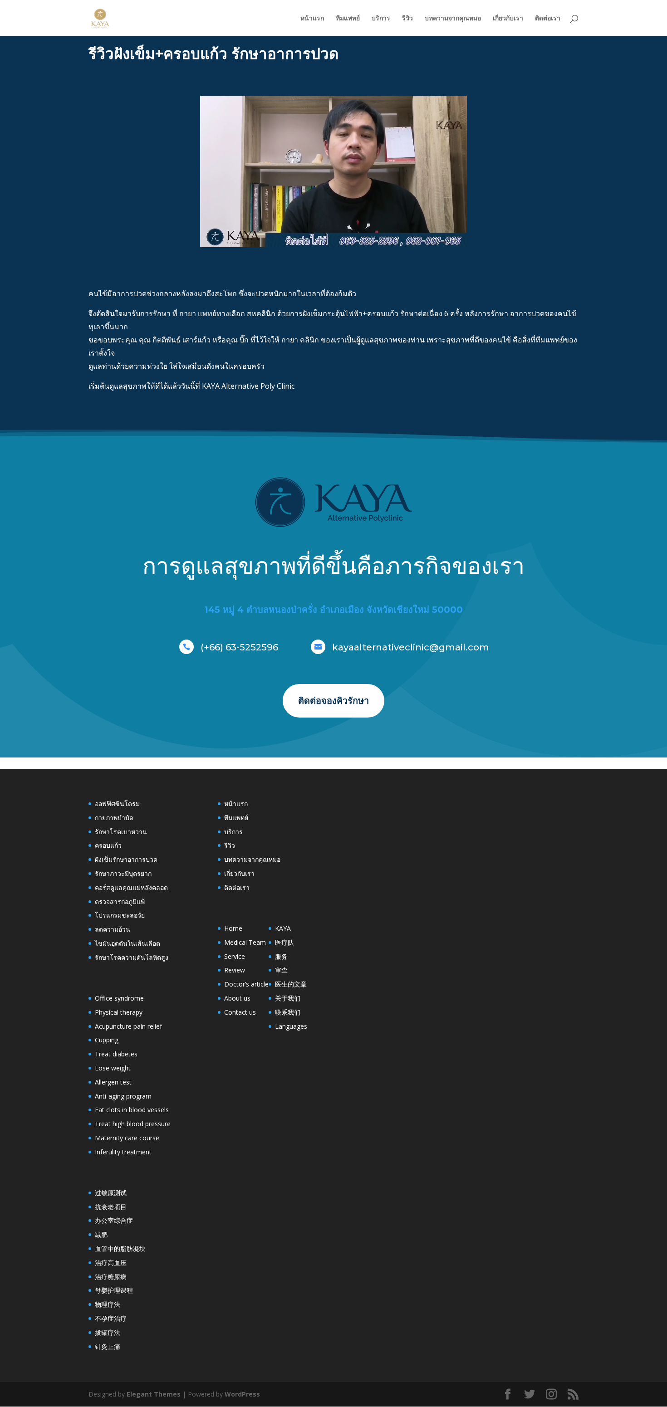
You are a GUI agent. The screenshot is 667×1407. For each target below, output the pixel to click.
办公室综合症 (114, 1220)
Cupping (106, 1040)
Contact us (240, 1012)
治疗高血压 (111, 1262)
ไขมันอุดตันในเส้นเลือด (127, 943)
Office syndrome (119, 998)
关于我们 (287, 998)
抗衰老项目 (111, 1206)
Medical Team (245, 942)
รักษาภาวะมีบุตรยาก (123, 873)
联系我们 (287, 1012)
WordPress (242, 1394)
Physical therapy (118, 1012)
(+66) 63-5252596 (239, 647)
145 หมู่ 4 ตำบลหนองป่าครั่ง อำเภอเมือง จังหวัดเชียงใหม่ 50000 (333, 609)
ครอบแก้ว (108, 845)
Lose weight (113, 1068)
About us (237, 998)
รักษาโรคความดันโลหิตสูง (131, 957)
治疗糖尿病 (111, 1276)
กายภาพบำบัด (114, 817)
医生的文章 (291, 984)
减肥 (101, 1234)
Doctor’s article (246, 984)
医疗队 (284, 942)
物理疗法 (107, 1304)
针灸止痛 (107, 1346)
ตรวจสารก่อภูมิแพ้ (120, 901)
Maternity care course (127, 1137)
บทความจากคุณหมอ (453, 18)
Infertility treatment (123, 1152)
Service (234, 956)
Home (233, 928)
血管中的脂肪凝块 (120, 1248)
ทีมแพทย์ (348, 18)
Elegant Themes (154, 1394)
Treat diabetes (116, 1054)
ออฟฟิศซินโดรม (117, 803)
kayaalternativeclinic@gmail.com (410, 647)
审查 (281, 970)
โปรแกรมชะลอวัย (120, 915)
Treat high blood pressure (133, 1123)
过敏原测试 (111, 1192)
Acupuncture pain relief (128, 1026)
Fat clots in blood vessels (132, 1109)
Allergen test (113, 1082)
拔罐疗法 (107, 1332)
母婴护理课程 (114, 1290)
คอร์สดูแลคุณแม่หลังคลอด (131, 887)
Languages (291, 1026)
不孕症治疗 (111, 1318)
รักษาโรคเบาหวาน (121, 831)
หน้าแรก (312, 18)
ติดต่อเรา (547, 18)
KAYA (283, 928)
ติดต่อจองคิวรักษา (333, 700)
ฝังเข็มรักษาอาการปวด (126, 859)
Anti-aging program (123, 1096)
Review (234, 970)
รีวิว (407, 18)
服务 (281, 956)
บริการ (381, 18)
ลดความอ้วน (112, 929)
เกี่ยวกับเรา (508, 18)
